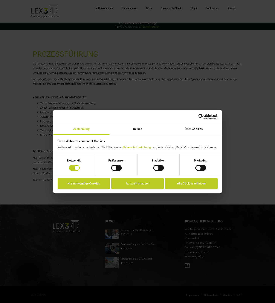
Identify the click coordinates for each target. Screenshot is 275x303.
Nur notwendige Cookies (84, 183)
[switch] (116, 168)
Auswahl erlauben (137, 183)
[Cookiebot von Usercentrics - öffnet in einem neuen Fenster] (201, 116)
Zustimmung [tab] (81, 128)
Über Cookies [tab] (194, 128)
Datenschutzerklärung (137, 147)
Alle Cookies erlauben (191, 183)
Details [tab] (137, 128)
